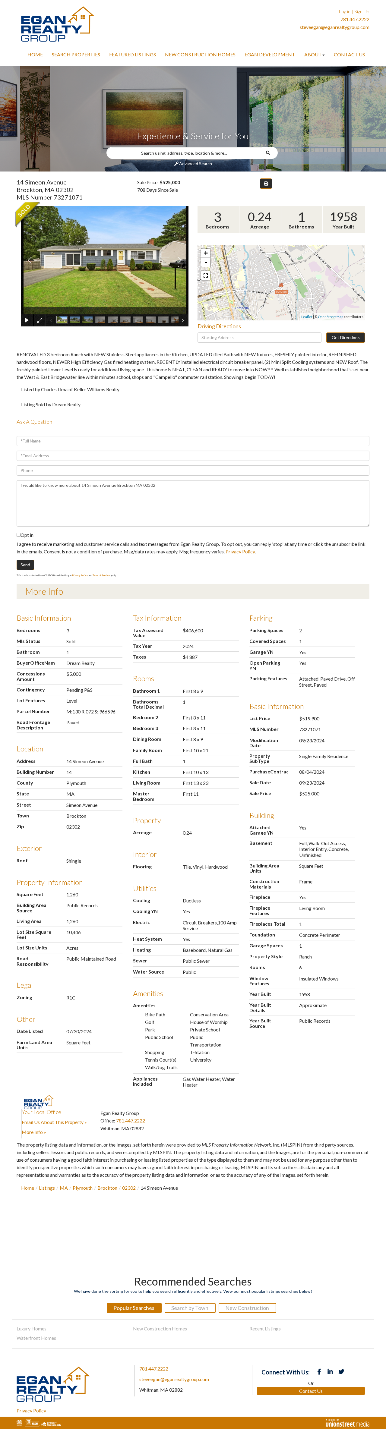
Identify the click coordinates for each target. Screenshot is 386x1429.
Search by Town (189, 1308)
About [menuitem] (313, 54)
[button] (270, 153)
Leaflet (306, 317)
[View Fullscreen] (205, 275)
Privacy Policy (240, 551)
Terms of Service (101, 575)
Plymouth (83, 1188)
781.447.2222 (354, 19)
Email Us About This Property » (54, 1122)
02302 (129, 1188)
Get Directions (346, 337)
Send (25, 564)
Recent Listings (265, 1328)
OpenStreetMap (330, 317)
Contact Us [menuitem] (349, 54)
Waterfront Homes (36, 1338)
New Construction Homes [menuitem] (200, 54)
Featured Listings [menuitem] (132, 54)
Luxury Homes (31, 1328)
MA (64, 1188)
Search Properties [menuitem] (76, 54)
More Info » (34, 1132)
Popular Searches (133, 1308)
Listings (47, 1188)
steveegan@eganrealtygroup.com (334, 27)
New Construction (247, 1308)
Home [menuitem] (35, 54)
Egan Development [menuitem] (270, 54)
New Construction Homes (160, 1328)
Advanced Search (195, 163)
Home (27, 1188)
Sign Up (361, 11)
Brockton (107, 1188)
